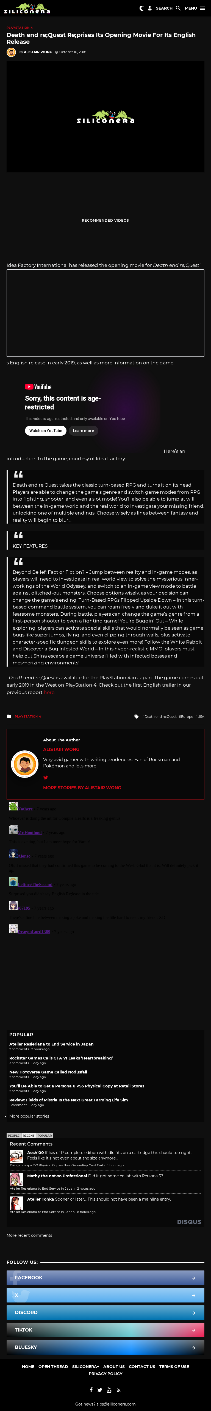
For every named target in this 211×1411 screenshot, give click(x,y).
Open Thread (53, 1366)
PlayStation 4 (20, 28)
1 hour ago (115, 1165)
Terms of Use (174, 1366)
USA (201, 717)
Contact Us (142, 1366)
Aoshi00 (35, 1152)
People (14, 1136)
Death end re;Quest (161, 717)
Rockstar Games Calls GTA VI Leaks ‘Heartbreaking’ (61, 1058)
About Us (114, 1366)
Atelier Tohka (40, 1199)
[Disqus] (105, 867)
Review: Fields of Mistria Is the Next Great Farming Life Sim (68, 1100)
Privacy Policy (105, 1373)
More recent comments (29, 1235)
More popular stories (29, 1116)
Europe (187, 717)
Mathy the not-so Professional (57, 1175)
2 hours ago (86, 1188)
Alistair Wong (38, 52)
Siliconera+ (85, 1366)
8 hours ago (86, 1212)
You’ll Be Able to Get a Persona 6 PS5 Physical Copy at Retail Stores (76, 1086)
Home (28, 1366)
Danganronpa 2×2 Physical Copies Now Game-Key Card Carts (57, 1165)
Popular (45, 1136)
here (49, 692)
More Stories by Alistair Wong (82, 787)
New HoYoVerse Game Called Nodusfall (48, 1072)
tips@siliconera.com (116, 1404)
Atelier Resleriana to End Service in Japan (51, 1044)
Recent (28, 1136)
